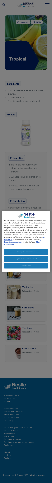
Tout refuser (26, 266)
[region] (26, 241)
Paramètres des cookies (26, 252)
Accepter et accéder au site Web (26, 259)
